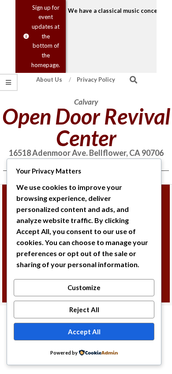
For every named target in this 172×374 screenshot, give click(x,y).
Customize (84, 287)
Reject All (84, 310)
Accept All (84, 332)
